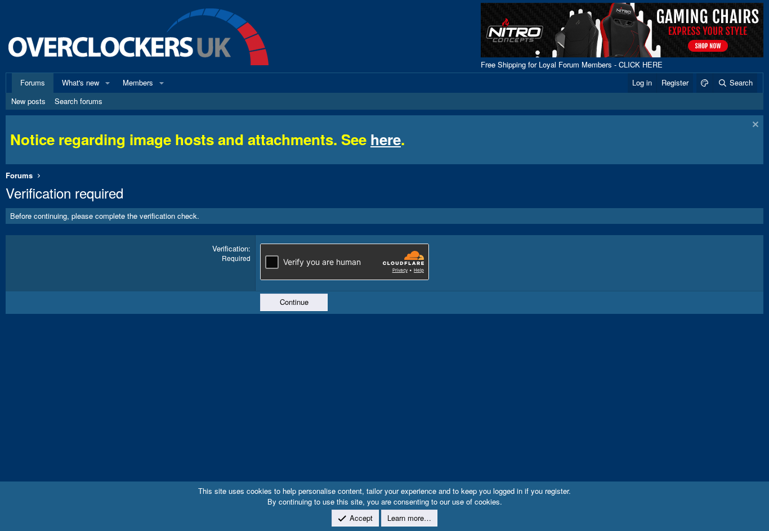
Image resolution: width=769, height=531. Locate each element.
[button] (107, 82)
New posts (28, 101)
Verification (230, 248)
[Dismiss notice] (754, 126)
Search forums (78, 101)
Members (138, 82)
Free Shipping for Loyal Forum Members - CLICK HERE (572, 64)
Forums (32, 82)
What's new (80, 82)
